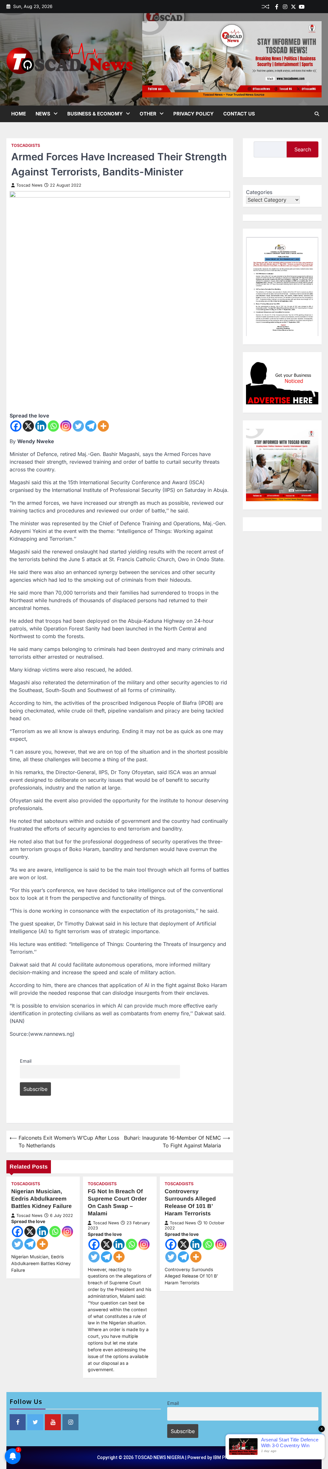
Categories (259, 192)
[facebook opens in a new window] (18, 1422)
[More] (103, 426)
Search (302, 149)
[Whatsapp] (53, 426)
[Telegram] (90, 426)
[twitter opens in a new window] (35, 1422)
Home (18, 114)
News (43, 114)
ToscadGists (25, 145)
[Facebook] (277, 7)
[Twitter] (293, 7)
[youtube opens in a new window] (53, 1422)
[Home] (310, 7)
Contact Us (239, 114)
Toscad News (29, 185)
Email (25, 1061)
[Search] (317, 114)
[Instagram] (65, 426)
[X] (28, 426)
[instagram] (285, 7)
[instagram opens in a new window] (70, 1422)
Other (148, 114)
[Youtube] (302, 7)
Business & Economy (95, 114)
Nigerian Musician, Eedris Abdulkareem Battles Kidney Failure (41, 1198)
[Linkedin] (318, 7)
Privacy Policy (193, 114)
